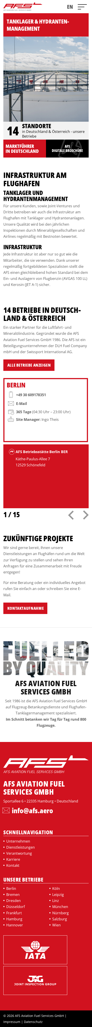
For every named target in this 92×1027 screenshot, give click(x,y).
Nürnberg (60, 912)
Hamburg (14, 919)
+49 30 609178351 (31, 394)
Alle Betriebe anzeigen (29, 365)
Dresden (13, 900)
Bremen (13, 894)
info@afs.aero (32, 810)
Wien (56, 925)
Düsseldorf (15, 906)
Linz (55, 900)
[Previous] (70, 512)
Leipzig (58, 894)
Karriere (13, 859)
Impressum (11, 1022)
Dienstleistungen (20, 847)
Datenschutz (33, 1022)
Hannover (14, 925)
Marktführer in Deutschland (22, 148)
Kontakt (12, 865)
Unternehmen (18, 841)
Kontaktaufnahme (25, 608)
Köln (56, 888)
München (60, 906)
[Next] (82, 512)
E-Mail (21, 403)
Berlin (11, 888)
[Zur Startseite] (19, 6)
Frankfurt (14, 912)
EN (70, 6)
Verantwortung (19, 853)
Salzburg (59, 919)
